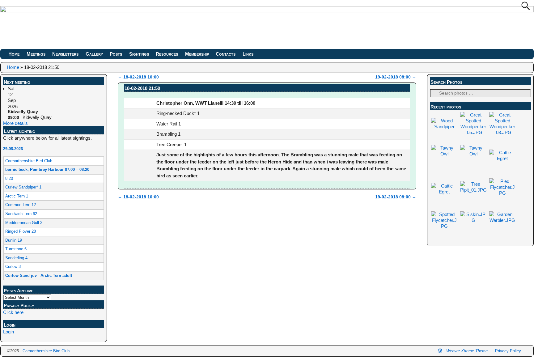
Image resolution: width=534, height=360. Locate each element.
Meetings (36, 54)
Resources (167, 54)
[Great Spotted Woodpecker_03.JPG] (502, 132)
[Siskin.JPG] (473, 220)
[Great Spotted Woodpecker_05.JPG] (473, 132)
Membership (197, 54)
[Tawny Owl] (444, 153)
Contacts (225, 54)
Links (248, 54)
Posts (116, 54)
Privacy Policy (508, 351)
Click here (13, 312)
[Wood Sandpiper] (444, 126)
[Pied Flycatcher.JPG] (502, 193)
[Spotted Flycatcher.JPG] (444, 226)
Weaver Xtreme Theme (467, 351)
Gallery (94, 54)
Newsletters (65, 54)
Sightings (139, 54)
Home (13, 54)
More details (15, 123)
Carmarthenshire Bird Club (46, 351)
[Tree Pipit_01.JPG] (473, 190)
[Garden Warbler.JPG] (502, 220)
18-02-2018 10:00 (138, 77)
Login (8, 331)
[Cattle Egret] (502, 158)
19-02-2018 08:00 (395, 77)
